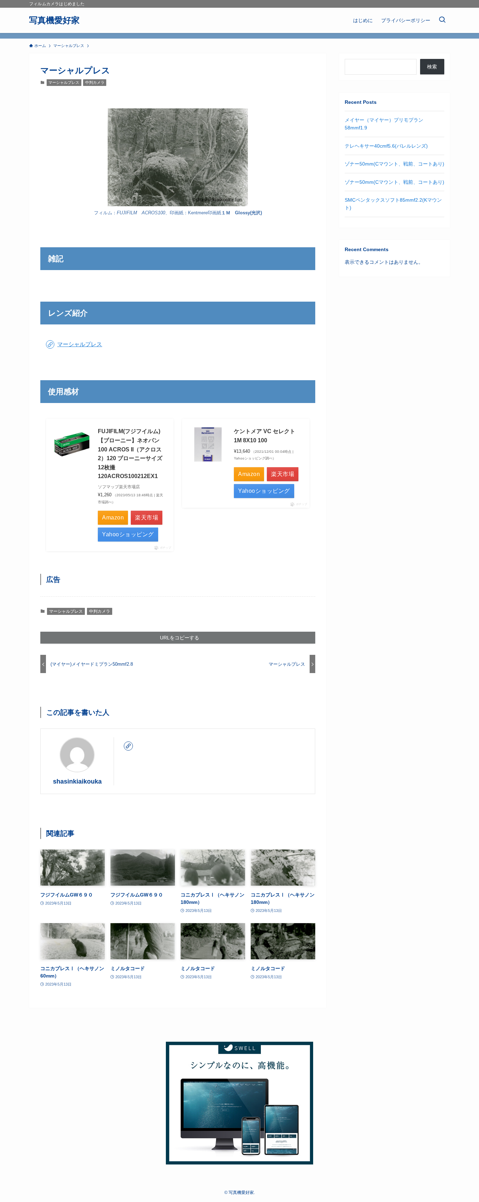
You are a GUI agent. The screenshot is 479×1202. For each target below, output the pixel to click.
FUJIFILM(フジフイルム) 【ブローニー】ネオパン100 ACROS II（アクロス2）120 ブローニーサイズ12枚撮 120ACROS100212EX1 (130, 453)
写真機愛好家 (54, 20)
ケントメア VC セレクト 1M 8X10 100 (264, 435)
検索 (432, 66)
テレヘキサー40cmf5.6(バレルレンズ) (386, 146)
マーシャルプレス (63, 82)
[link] (128, 746)
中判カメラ (94, 82)
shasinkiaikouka (77, 781)
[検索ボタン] (442, 20)
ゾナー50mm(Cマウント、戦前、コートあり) (394, 164)
